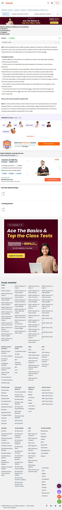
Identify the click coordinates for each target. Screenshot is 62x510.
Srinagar (44, 487)
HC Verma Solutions (7, 356)
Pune (43, 470)
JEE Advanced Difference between (19, 457)
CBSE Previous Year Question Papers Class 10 (33, 373)
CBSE (29, 349)
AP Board (3, 393)
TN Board (3, 418)
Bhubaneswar (46, 493)
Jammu (44, 490)
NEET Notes (31, 443)
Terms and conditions (9, 507)
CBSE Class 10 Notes (47, 398)
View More (30, 136)
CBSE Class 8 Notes (47, 404)
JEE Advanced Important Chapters (19, 442)
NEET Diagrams (32, 446)
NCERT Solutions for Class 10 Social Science (33, 306)
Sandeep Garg (5, 383)
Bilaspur (44, 484)
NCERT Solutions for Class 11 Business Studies (20, 311)
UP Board (3, 421)
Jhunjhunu (45, 496)
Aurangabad (45, 479)
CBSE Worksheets (33, 358)
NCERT (3, 288)
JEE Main (17, 354)
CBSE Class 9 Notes (47, 401)
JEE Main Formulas (6, 446)
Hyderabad (44, 445)
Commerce (31, 406)
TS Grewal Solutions (7, 380)
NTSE (16, 373)
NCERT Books (45, 315)
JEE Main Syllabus (6, 453)
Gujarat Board (5, 398)
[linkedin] (51, 506)
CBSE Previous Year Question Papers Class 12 (33, 367)
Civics (30, 411)
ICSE (43, 349)
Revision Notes (46, 390)
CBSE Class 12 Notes (47, 393)
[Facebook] (46, 506)
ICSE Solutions (46, 352)
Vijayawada (44, 447)
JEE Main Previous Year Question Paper (6, 473)
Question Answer (7, 10)
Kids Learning (18, 420)
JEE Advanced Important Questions (19, 435)
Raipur (43, 482)
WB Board (4, 423)
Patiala (43, 439)
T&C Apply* (25, 146)
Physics (30, 392)
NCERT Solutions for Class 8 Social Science (47, 306)
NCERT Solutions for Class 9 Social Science (33, 335)
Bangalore (44, 436)
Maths (30, 400)
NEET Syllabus (32, 453)
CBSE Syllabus (32, 352)
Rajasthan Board (6, 412)
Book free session (49, 144)
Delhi (42, 442)
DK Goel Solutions (6, 377)
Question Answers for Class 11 (42, 14)
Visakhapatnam (45, 450)
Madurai (43, 456)
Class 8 (16, 10)
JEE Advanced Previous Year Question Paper (19, 484)
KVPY (16, 370)
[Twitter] (55, 506)
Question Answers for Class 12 (20, 14)
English (30, 403)
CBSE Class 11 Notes (47, 396)
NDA (16, 367)
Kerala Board (4, 404)
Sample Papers (19, 399)
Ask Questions (19, 423)
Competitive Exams (20, 351)
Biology (30, 395)
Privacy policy (30, 506)
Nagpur (44, 473)
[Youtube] (60, 506)
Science (23, 10)
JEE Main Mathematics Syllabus (5, 462)
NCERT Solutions (5, 291)
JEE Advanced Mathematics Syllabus (19, 473)
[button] (7, 125)
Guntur (44, 476)
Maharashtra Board (6, 407)
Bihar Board (4, 396)
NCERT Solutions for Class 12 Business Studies (7, 318)
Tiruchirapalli (44, 453)
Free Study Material (20, 392)
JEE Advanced (19, 357)
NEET (16, 360)
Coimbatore (45, 468)
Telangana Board (6, 415)
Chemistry (31, 397)
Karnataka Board (6, 401)
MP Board (4, 409)
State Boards (5, 390)
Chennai (43, 434)
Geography (31, 408)
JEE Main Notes (5, 443)
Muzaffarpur (44, 431)
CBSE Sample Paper (33, 355)
